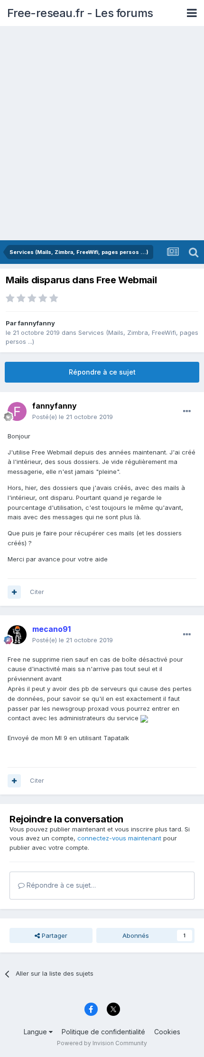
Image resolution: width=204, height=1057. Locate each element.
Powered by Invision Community (102, 1043)
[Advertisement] (102, 134)
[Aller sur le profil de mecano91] (17, 634)
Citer (37, 591)
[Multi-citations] (14, 592)
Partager (53, 935)
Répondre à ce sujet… (60, 885)
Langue (36, 1032)
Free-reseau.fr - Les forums (80, 13)
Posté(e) (72, 416)
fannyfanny (36, 323)
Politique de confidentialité (103, 1032)
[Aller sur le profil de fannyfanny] (17, 411)
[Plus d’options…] (186, 411)
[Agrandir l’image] (144, 718)
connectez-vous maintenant (119, 838)
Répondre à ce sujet (102, 372)
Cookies (167, 1032)
